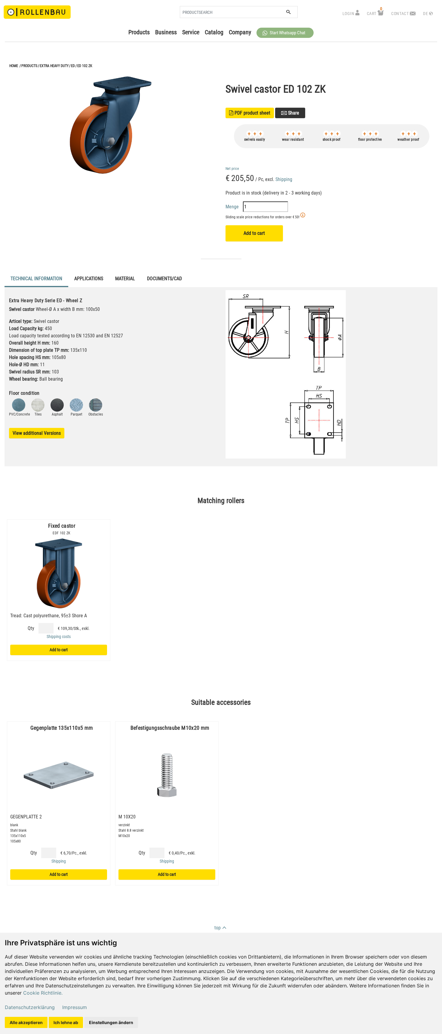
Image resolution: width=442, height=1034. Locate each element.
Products (139, 32)
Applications (88, 278)
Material (125, 278)
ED (73, 66)
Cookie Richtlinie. (43, 993)
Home (13, 66)
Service (190, 32)
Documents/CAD (164, 278)
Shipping (283, 179)
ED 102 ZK (84, 66)
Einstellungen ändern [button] (111, 1022)
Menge (233, 207)
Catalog (214, 32)
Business (166, 32)
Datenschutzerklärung (30, 1007)
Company (240, 32)
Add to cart (254, 233)
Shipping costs (59, 636)
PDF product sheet (249, 113)
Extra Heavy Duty (54, 66)
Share (293, 113)
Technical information (36, 278)
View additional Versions (37, 433)
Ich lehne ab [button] (66, 1022)
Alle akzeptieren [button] (26, 1022)
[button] (285, 33)
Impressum (74, 1007)
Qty (31, 628)
